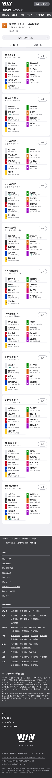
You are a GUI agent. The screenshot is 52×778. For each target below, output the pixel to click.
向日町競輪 (33, 644)
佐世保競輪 (15, 665)
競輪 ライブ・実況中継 (11, 587)
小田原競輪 (15, 631)
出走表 (14, 15)
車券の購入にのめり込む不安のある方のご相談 (18, 761)
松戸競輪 (14, 627)
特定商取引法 (22, 753)
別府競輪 (25, 665)
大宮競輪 (14, 619)
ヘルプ (4, 714)
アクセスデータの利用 (9, 726)
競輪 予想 (6, 577)
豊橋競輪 (43, 636)
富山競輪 (14, 639)
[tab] (38, 44)
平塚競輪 (41, 627)
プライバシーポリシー (36, 753)
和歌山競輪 (15, 647)
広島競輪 (23, 652)
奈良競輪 (23, 644)
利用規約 (13, 753)
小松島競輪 (24, 657)
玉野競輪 (14, 652)
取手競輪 (32, 615)
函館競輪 (14, 611)
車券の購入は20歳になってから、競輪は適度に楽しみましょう (23, 758)
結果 (49, 15)
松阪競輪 (23, 639)
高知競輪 (34, 657)
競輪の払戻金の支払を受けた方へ (13, 764)
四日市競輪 (33, 639)
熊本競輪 (34, 665)
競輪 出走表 (6, 573)
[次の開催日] (47, 38)
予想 (22, 15)
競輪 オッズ (6, 582)
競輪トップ (6, 559)
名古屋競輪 (15, 636)
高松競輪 (14, 657)
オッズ (29, 15)
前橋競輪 (23, 615)
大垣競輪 (34, 636)
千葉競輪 (23, 627)
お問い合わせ (6, 718)
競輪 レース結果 (8, 591)
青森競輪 (23, 611)
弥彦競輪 (14, 615)
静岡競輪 (34, 631)
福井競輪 (14, 644)
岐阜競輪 (25, 636)
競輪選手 (5, 596)
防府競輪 (32, 652)
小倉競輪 (14, 661)
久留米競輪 (24, 661)
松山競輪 (43, 657)
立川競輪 (14, 623)
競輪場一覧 (6, 563)
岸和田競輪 (26, 647)
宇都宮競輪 (42, 615)
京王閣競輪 (35, 619)
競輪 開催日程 (7, 568)
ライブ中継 (39, 15)
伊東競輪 (25, 631)
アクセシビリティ (8, 722)
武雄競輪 (34, 661)
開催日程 (5, 15)
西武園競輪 (24, 619)
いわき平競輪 (34, 611)
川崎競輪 (32, 627)
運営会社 (5, 753)
